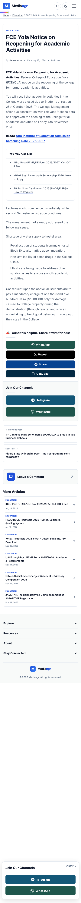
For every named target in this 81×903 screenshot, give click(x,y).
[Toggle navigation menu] (74, 6)
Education (17, 15)
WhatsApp (43, 412)
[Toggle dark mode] (65, 6)
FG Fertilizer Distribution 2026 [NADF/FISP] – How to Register (41, 190)
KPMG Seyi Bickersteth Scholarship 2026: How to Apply (42, 177)
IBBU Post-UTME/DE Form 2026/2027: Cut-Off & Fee (42, 164)
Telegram (43, 400)
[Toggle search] (57, 6)
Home (6, 15)
